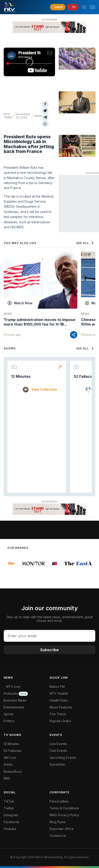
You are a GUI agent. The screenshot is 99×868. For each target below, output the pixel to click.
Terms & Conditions (64, 808)
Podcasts (15, 693)
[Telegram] (45, 117)
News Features (61, 707)
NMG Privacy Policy (64, 815)
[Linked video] (77, 59)
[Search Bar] (84, 7)
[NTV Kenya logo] (9, 7)
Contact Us (58, 836)
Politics (9, 721)
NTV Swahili (59, 693)
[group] (10, 563)
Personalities (59, 801)
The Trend (58, 714)
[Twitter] (45, 110)
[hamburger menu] (92, 7)
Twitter (9, 808)
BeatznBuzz (13, 771)
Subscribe (49, 650)
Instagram (11, 815)
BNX (7, 778)
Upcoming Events (63, 757)
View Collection (44, 389)
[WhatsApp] (45, 123)
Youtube (10, 829)
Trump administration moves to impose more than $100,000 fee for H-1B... (39, 322)
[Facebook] (45, 104)
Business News (15, 700)
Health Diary (59, 700)
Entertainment (14, 707)
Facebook (11, 822)
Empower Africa (61, 829)
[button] (90, 7)
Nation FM (57, 686)
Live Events (58, 744)
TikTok (9, 801)
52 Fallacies (84, 376)
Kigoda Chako (60, 721)
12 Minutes (21, 376)
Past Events (58, 751)
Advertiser (57, 764)
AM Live (10, 757)
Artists (8, 764)
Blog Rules (58, 822)
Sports (9, 714)
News (38, 115)
